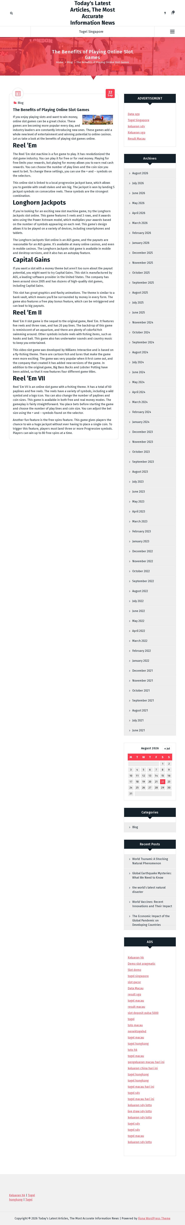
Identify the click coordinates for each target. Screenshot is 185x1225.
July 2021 (137, 720)
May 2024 (138, 382)
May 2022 (138, 621)
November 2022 (142, 561)
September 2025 (143, 282)
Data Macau (135, 988)
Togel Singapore (91, 32)
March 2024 (140, 402)
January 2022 (140, 660)
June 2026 (138, 193)
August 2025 (140, 292)
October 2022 (141, 571)
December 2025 (142, 253)
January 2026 (140, 243)
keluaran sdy (136, 126)
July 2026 (138, 183)
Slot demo (134, 970)
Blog (70, 62)
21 (156, 781)
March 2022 (139, 641)
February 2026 (141, 233)
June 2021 (138, 730)
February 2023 (141, 531)
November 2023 (142, 442)
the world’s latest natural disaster (148, 890)
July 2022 (138, 601)
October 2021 (141, 690)
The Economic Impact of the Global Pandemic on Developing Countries (151, 920)
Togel (28, 1199)
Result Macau (136, 138)
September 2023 (143, 461)
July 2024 (138, 362)
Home (59, 62)
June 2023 (138, 491)
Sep (110, 93)
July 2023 (138, 481)
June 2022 (138, 611)
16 (168, 775)
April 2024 (138, 392)
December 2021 (142, 670)
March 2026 (140, 223)
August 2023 (140, 471)
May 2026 (138, 203)
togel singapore (138, 976)
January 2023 (140, 541)
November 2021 (142, 680)
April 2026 (138, 213)
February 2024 (141, 412)
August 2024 (140, 352)
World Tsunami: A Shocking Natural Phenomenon (150, 861)
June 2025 (138, 312)
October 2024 (141, 332)
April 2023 (138, 511)
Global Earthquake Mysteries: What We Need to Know (151, 875)
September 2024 (143, 342)
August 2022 (140, 591)
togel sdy (134, 1123)
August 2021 (140, 710)
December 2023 (142, 432)
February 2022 (141, 650)
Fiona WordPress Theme (154, 1218)
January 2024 (140, 422)
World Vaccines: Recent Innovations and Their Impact (152, 904)
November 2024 (142, 322)
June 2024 (138, 372)
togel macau (136, 1136)
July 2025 (138, 302)
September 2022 (143, 581)
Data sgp (134, 114)
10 (131, 775)
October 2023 (141, 451)
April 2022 (138, 631)
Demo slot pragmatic (141, 963)
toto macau (135, 1025)
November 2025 (142, 262)
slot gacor (134, 982)
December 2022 (142, 551)
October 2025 (141, 272)
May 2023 (138, 501)
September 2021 (143, 700)
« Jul (167, 748)
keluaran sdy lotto (140, 1142)
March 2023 (139, 521)
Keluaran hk (136, 957)
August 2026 (140, 173)
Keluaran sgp (136, 132)
